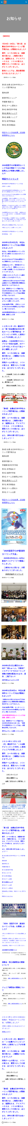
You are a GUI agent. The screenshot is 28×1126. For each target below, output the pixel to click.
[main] (14, 18)
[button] (2, 2)
